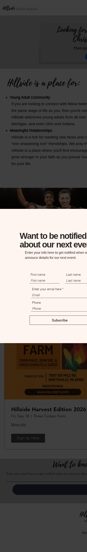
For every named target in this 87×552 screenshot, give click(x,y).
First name (38, 274)
